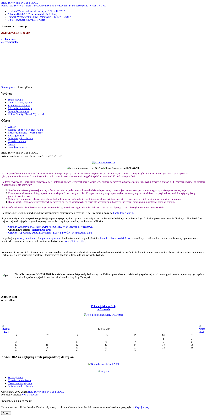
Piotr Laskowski (29, 394)
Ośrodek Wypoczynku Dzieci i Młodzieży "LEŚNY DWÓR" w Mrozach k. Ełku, (50, 232)
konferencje (32, 238)
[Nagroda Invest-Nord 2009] (104, 363)
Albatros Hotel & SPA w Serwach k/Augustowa (32, 14)
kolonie (104, 238)
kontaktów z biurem (123, 213)
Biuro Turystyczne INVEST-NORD (26, 19)
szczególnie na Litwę (75, 241)
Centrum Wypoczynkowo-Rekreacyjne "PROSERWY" (36, 11)
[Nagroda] (103, 370)
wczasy (20, 238)
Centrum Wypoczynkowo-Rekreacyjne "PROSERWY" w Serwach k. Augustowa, (50, 226)
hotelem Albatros (41, 229)
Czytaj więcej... (143, 407)
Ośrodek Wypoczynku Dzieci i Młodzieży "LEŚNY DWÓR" (39, 17)
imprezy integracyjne (50, 238)
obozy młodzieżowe (120, 238)
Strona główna (8, 87)
